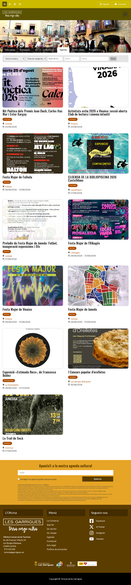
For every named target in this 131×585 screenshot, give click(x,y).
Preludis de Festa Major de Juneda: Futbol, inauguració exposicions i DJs (30, 245)
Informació (10, 50)
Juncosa (9, 447)
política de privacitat (47, 479)
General (73, 119)
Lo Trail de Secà (13, 438)
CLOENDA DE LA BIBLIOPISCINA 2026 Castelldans (92, 178)
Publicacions (95, 50)
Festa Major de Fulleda (17, 176)
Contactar (52, 541)
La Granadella (11, 385)
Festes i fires (78, 50)
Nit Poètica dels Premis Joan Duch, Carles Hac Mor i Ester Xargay (32, 112)
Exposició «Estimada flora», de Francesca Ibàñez (29, 373)
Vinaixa (74, 123)
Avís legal (51, 545)
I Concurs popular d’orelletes (86, 371)
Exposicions (8, 380)
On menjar (52, 533)
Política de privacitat (57, 549)
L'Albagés (75, 252)
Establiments (48, 50)
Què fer (50, 525)
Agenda (63, 50)
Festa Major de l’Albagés (84, 243)
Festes (6, 182)
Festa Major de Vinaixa (17, 309)
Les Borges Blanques (80, 381)
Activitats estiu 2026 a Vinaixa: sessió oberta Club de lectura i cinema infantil (97, 112)
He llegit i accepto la (38, 479)
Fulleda (8, 186)
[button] (125, 14)
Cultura (7, 119)
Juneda (8, 123)
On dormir (52, 529)
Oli (36, 50)
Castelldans (76, 190)
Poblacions (25, 50)
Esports (7, 443)
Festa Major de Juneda (82, 309)
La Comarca (53, 520)
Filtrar (113, 59)
